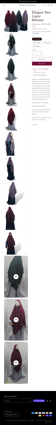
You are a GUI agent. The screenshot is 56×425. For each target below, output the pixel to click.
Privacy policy (40, 420)
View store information (40, 75)
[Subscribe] (30, 400)
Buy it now (42, 63)
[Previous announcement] (3, 1)
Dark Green (37, 39)
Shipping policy (48, 421)
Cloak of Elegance (14, 420)
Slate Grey (37, 46)
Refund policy (32, 420)
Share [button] (35, 124)
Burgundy (47, 42)
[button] (3, 5)
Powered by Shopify (22, 420)
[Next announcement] (53, 1)
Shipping (34, 28)
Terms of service (48, 420)
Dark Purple (37, 42)
